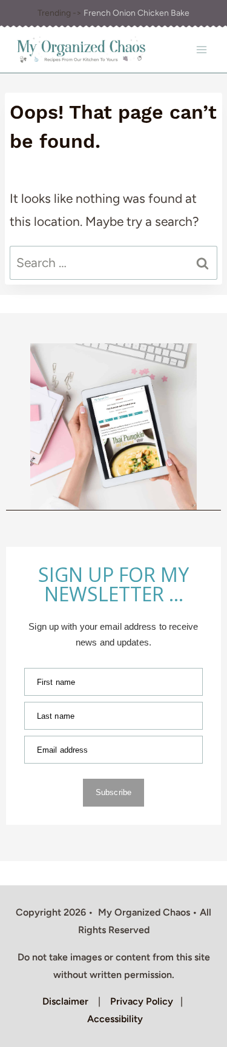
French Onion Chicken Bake (136, 13)
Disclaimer (65, 1001)
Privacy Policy (141, 1001)
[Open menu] (201, 50)
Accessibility (115, 1019)
